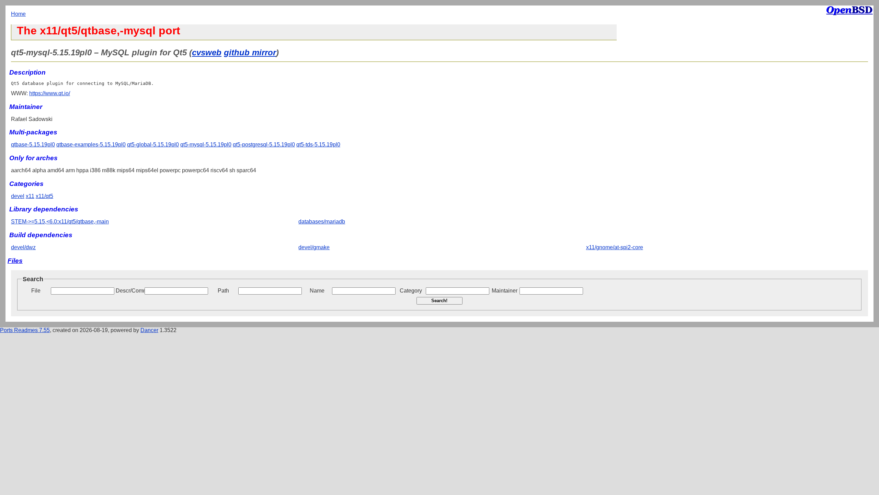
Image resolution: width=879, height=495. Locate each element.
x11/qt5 (44, 196)
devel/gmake (314, 247)
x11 (30, 196)
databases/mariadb (321, 221)
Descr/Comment (129, 291)
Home (18, 14)
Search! (439, 300)
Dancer (149, 330)
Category (411, 291)
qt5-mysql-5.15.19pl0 (205, 144)
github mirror (250, 52)
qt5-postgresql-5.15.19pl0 (264, 144)
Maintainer (504, 291)
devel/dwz (23, 247)
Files (15, 260)
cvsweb (206, 52)
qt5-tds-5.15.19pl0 (318, 144)
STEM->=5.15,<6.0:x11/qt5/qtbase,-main (60, 221)
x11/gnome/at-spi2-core (614, 247)
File (36, 291)
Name (317, 291)
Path (223, 291)
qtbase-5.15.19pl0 (33, 144)
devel (17, 196)
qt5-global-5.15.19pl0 (153, 144)
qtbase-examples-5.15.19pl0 (91, 144)
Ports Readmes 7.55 (25, 330)
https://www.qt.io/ (49, 93)
